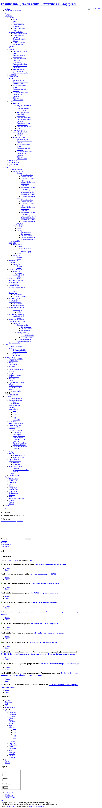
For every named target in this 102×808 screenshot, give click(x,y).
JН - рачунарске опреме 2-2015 (43, 574)
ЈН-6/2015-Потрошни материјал (44, 602)
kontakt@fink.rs (11, 806)
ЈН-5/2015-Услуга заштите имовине (48, 633)
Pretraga (3, 539)
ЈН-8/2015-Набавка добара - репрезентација (60, 664)
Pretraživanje (5, 546)
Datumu (15, 560)
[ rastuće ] (32, 560)
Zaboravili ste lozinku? (9, 793)
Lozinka (5, 778)
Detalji (7, 570)
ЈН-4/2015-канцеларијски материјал (50, 564)
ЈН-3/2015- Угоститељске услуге (44, 623)
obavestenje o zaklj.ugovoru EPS (43, 642)
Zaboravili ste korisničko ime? (10, 796)
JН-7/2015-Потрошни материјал (44, 593)
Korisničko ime (7, 773)
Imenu (10, 560)
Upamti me (5, 784)
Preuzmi (7, 568)
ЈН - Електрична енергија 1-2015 (45, 583)
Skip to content (9, 509)
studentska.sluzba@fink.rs (37, 806)
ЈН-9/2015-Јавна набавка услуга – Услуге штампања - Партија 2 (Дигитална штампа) (38, 654)
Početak (3, 542)
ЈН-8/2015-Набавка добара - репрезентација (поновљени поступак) (39, 674)
